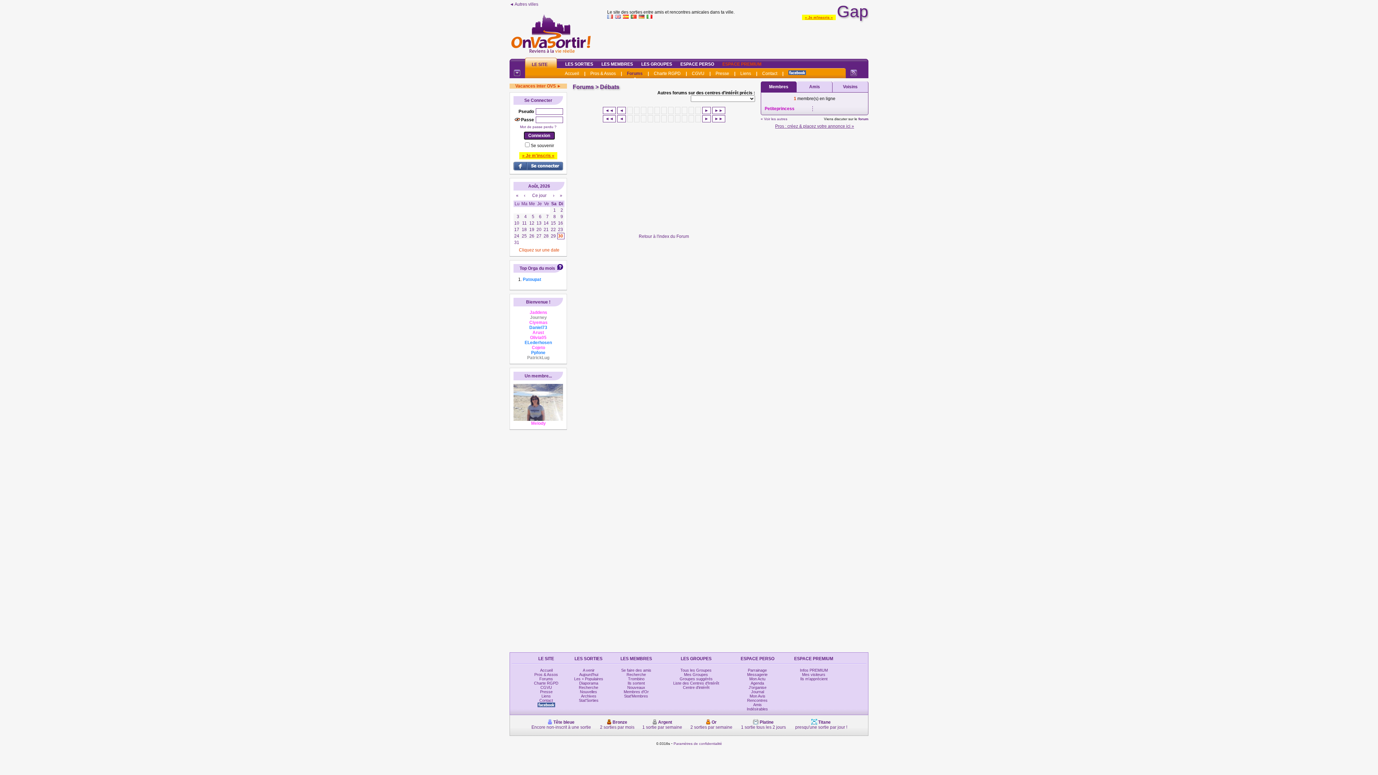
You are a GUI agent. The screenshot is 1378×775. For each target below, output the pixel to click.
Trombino (636, 679)
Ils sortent (636, 683)
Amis (814, 86)
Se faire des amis (636, 670)
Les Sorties (579, 64)
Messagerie (757, 674)
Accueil (572, 73)
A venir (589, 670)
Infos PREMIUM (814, 670)
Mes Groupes (696, 674)
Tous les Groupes (696, 670)
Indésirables (757, 709)
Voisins (850, 86)
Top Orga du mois (537, 268)
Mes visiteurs (813, 674)
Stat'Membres (636, 696)
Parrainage (757, 670)
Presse (722, 73)
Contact (769, 73)
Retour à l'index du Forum (664, 236)
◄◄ (609, 110)
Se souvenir (542, 145)
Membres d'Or (636, 692)
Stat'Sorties (589, 700)
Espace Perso (697, 64)
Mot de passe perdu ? (538, 127)
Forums (635, 73)
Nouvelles (588, 692)
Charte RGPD (667, 73)
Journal (757, 692)
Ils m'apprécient (814, 679)
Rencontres (757, 700)
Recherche (588, 687)
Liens (745, 73)
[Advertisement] (737, 37)
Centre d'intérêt (696, 687)
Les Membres (617, 64)
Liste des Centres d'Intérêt (696, 683)
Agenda (757, 683)
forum (863, 119)
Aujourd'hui (588, 674)
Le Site (540, 64)
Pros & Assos (603, 73)
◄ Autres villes (524, 4)
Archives (588, 696)
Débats (609, 87)
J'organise (758, 687)
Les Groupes (656, 64)
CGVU (698, 73)
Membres (778, 86)
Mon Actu (757, 679)
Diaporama (588, 683)
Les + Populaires (588, 679)
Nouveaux (636, 687)
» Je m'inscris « (819, 17)
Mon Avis (757, 696)
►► (718, 110)
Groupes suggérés (696, 679)
